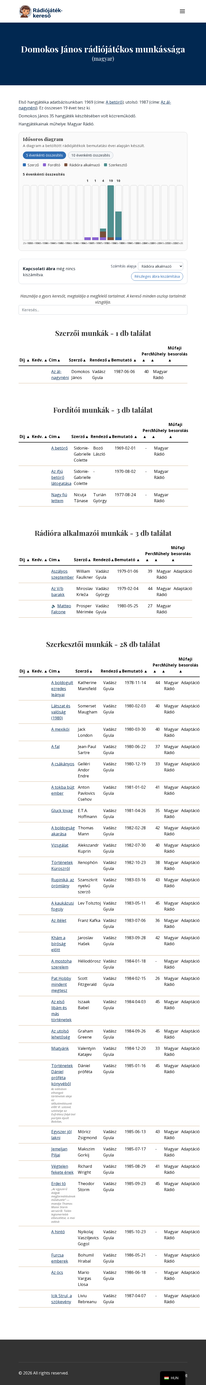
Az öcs (57, 1272)
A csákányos (62, 764)
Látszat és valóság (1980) (60, 712)
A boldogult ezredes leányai (62, 688)
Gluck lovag (62, 810)
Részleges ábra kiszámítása (157, 276)
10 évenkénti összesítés (90, 155)
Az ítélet (58, 920)
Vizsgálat (59, 845)
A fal (55, 746)
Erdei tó (58, 1183)
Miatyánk (60, 1048)
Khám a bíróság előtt (58, 944)
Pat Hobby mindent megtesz (61, 984)
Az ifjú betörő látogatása (61, 477)
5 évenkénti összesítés (44, 155)
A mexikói (60, 729)
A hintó (58, 1231)
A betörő (114, 102)
